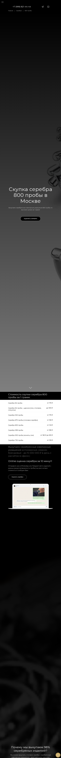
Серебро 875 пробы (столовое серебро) (23, 420)
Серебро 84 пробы (15, 403)
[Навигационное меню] (2, 2)
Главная (10, 10)
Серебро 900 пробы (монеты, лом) (21, 435)
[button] (30, 218)
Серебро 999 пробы (15, 430)
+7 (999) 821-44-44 (22, 6)
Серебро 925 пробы (15, 415)
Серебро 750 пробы (15, 440)
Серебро (19, 10)
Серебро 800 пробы (15, 425)
